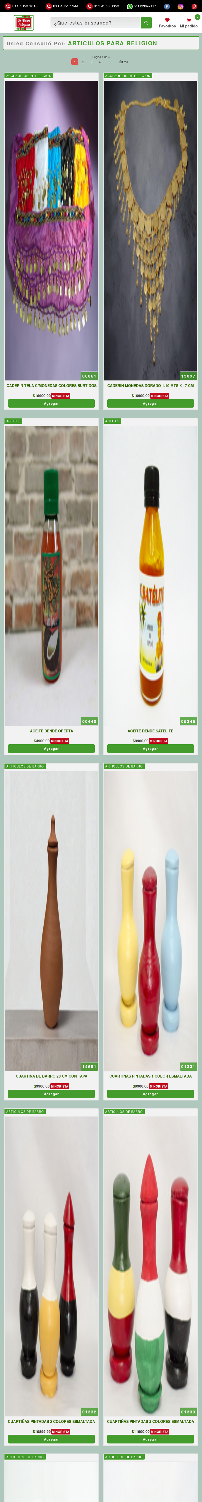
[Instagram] (181, 6)
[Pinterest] (194, 6)
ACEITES (13, 421)
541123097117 (144, 6)
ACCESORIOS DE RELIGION (29, 76)
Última (123, 62)
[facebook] (167, 6)
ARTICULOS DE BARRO (25, 766)
